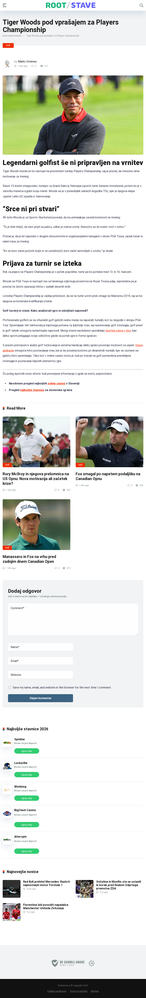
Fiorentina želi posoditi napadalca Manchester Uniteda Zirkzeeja (45, 906)
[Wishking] (7, 793)
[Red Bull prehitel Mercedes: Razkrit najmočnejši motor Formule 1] (11, 897)
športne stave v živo (118, 330)
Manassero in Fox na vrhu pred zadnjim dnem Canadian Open (29, 559)
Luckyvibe (20, 763)
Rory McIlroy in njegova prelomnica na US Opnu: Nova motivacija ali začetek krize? (36, 479)
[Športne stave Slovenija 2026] (73, 5)
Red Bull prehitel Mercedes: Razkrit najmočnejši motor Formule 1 (46, 883)
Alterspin (20, 836)
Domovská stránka (12, 36)
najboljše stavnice (32, 390)
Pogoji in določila (78, 991)
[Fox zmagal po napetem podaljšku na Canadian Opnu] (109, 442)
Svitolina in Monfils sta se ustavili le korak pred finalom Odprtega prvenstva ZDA (118, 885)
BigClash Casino (25, 810)
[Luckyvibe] (7, 769)
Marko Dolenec (27, 61)
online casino (56, 383)
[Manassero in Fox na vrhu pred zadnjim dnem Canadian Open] (36, 524)
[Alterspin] (7, 843)
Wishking (20, 786)
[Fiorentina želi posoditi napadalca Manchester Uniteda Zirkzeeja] (11, 920)
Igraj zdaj (27, 751)
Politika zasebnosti (56, 991)
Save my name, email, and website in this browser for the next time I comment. (62, 687)
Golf (8, 45)
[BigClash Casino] (7, 817)
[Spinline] (7, 746)
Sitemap (95, 991)
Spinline (19, 739)
